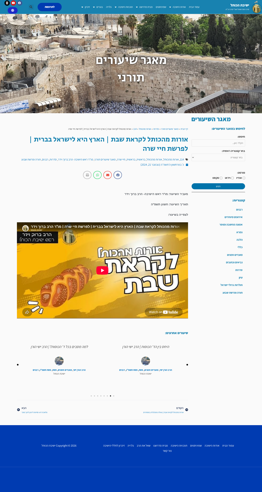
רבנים (239, 209)
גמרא (239, 232)
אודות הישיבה (179, 7)
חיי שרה (121, 159)
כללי (240, 247)
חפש (218, 186)
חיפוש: (241, 137)
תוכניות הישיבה (125, 7)
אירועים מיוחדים (234, 217)
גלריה (109, 7)
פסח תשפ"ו (132, 369)
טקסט (215, 178)
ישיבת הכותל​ (239, 5)
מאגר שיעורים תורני (169, 128)
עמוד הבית (194, 7)
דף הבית (184, 128)
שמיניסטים (161, 7)
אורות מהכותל (145, 128)
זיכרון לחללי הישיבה (114, 445)
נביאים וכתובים (234, 262)
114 (135, 128)
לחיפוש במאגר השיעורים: (228, 129)
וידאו (227, 178)
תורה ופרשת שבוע (233, 292)
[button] (31, 7)
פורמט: (241, 173)
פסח (141, 369)
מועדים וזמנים (235, 255)
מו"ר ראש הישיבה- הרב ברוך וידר (75, 159)
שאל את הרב (143, 445)
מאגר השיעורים (211, 119)
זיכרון (87, 7)
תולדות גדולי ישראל (231, 285)
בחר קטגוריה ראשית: (233, 151)
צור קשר (167, 451)
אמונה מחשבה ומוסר (231, 224)
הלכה (240, 240)
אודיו (239, 178)
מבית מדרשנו (146, 7)
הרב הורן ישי (166, 369)
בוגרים (99, 7)
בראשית (141, 159)
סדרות (239, 270)
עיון (241, 277)
